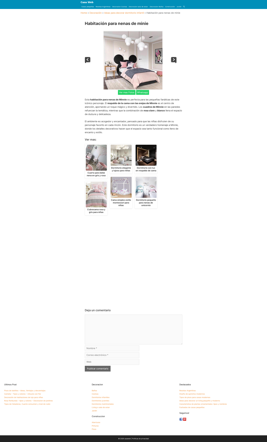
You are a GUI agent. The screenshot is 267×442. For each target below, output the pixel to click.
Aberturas (96, 422)
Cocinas (95, 394)
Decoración (95, 12)
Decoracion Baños (156, 7)
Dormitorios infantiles (101, 397)
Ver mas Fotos (126, 92)
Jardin (179, 7)
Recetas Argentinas (103, 7)
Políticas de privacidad (140, 439)
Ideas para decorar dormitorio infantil (124, 12)
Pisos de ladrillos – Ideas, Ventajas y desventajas (24, 391)
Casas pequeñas (87, 7)
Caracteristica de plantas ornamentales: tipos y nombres (203, 404)
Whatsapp (142, 92)
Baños (94, 391)
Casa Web (87, 2)
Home (84, 12)
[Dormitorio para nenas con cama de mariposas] (88, 62)
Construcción (170, 7)
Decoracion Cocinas (119, 7)
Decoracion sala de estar (138, 7)
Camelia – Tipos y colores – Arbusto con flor (22, 394)
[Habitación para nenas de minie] (132, 88)
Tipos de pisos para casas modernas (194, 397)
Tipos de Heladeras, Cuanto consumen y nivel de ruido (27, 404)
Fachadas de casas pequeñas (192, 407)
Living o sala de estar (101, 407)
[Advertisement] (134, 234)
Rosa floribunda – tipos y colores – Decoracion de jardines (28, 401)
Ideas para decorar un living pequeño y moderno (199, 401)
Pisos (94, 429)
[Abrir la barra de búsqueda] (184, 6)
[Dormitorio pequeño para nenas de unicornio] (174, 62)
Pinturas (95, 426)
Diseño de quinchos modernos (192, 394)
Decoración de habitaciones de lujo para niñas (23, 397)
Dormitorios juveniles (100, 401)
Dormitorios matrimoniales (103, 404)
